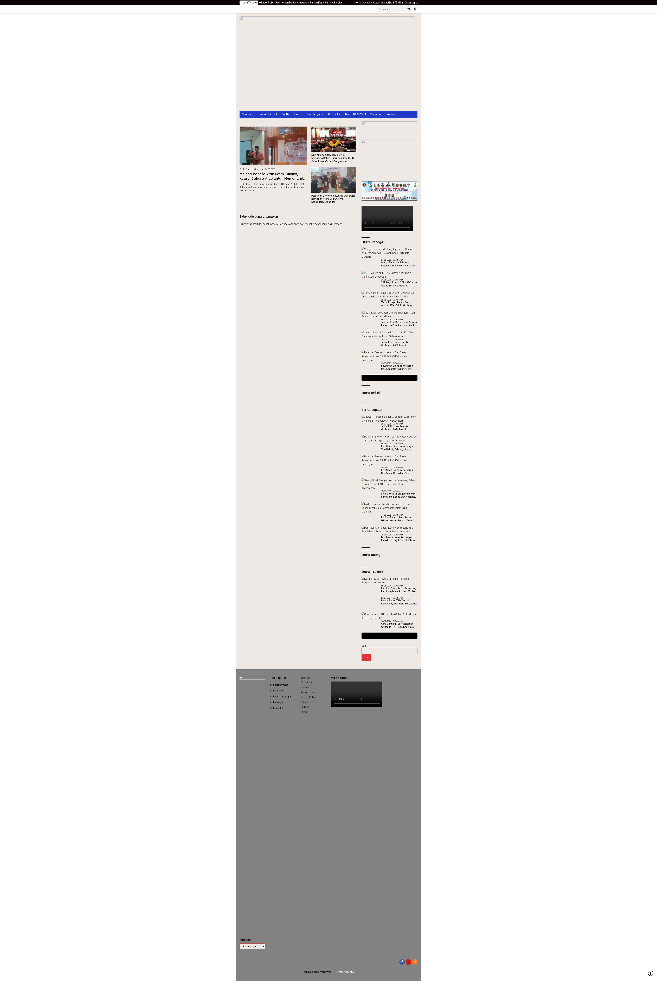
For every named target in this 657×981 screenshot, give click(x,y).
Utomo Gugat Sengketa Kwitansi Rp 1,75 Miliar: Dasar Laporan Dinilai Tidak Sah (330, 2)
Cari (364, 645)
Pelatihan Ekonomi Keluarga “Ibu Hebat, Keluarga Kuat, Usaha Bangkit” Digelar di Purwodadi (397, 448)
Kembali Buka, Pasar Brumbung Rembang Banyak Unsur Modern (398, 590)
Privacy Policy (308, 697)
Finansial (278, 708)
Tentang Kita (307, 702)
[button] (408, 9)
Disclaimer (306, 682)
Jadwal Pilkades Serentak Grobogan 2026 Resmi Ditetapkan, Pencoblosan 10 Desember (397, 344)
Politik (285, 114)
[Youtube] (408, 962)
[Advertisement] (328, 85)
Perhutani (375, 114)
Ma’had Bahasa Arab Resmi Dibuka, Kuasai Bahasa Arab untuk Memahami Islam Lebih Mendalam (271, 178)
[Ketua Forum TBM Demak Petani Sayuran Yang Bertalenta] (370, 603)
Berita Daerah (246, 169)
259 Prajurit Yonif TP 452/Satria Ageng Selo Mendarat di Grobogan (399, 284)
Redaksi (305, 706)
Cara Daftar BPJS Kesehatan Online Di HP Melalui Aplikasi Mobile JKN (397, 625)
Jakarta (298, 114)
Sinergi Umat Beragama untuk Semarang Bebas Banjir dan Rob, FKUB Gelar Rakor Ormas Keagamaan (332, 158)
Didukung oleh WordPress (317, 972)
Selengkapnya (388, 377)
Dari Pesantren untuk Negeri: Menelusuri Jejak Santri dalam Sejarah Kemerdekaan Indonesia (399, 539)
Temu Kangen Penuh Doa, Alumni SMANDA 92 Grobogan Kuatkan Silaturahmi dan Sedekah (397, 304)
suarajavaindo (281, 684)
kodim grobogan (282, 696)
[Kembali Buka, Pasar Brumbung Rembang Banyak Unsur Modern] (389, 581)
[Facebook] (402, 962)
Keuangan (278, 702)
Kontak (304, 711)
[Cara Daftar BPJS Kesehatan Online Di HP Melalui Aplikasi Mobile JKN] (389, 616)
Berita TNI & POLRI (355, 114)
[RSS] (414, 962)
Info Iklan (305, 687)
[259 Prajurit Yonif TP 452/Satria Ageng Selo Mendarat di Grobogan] (389, 275)
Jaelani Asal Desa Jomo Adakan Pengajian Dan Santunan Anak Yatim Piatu (399, 324)
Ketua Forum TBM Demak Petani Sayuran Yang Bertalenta (399, 602)
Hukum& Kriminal (267, 114)
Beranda (246, 114)
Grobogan (259, 169)
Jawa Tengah (314, 114)
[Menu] (242, 9)
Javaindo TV (307, 692)
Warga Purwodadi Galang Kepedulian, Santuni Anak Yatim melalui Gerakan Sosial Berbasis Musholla (399, 264)
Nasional (333, 114)
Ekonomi (390, 114)
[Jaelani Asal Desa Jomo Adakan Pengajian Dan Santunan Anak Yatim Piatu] (389, 314)
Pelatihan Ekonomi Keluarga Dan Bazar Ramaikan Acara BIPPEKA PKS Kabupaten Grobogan (333, 198)
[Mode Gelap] (415, 9)
